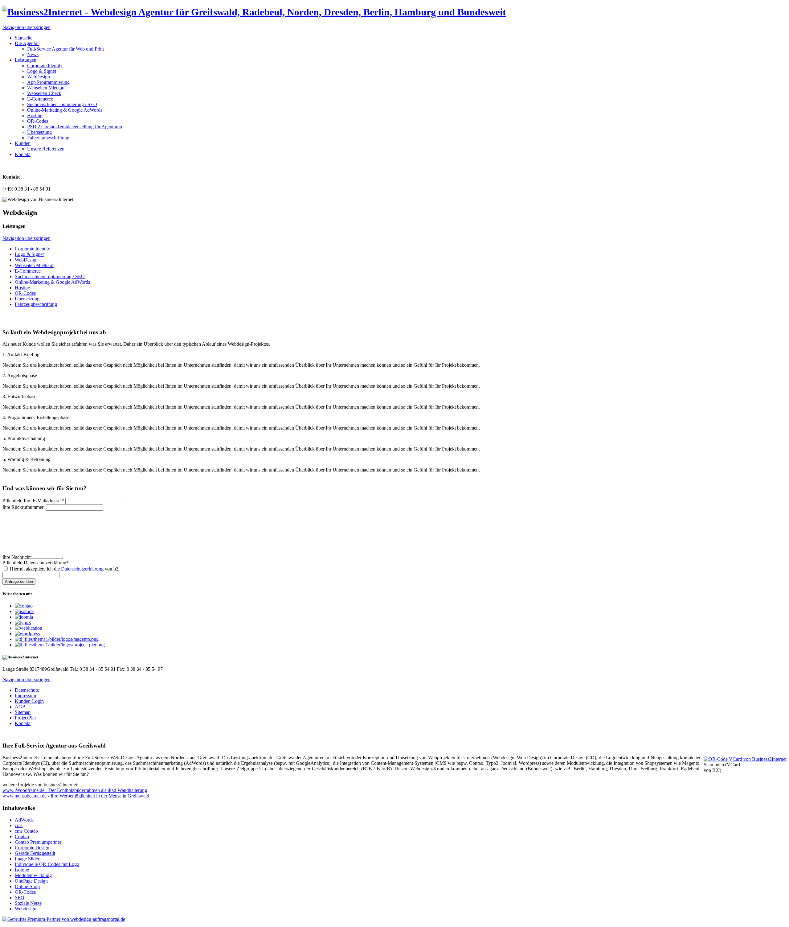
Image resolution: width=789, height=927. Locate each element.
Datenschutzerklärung (35, 562)
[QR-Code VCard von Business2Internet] (745, 759)
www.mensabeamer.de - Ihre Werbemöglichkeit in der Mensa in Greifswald (75, 795)
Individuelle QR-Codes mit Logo (47, 864)
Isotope (22, 869)
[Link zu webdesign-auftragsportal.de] (63, 919)
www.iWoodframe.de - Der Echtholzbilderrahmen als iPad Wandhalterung (74, 790)
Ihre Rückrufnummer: (23, 507)
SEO (19, 897)
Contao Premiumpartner (38, 842)
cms (18, 825)
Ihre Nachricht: (17, 557)
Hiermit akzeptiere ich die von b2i (65, 568)
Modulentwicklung (33, 875)
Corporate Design (32, 847)
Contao (22, 836)
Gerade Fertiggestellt (35, 853)
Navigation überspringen (26, 27)
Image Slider (27, 858)
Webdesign (25, 908)
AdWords (24, 819)
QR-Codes (25, 892)
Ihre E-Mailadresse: (33, 500)
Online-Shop (27, 886)
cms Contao (26, 831)
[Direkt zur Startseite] (254, 12)
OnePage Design (31, 881)
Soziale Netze (28, 903)
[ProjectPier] (60, 644)
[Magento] (57, 639)
